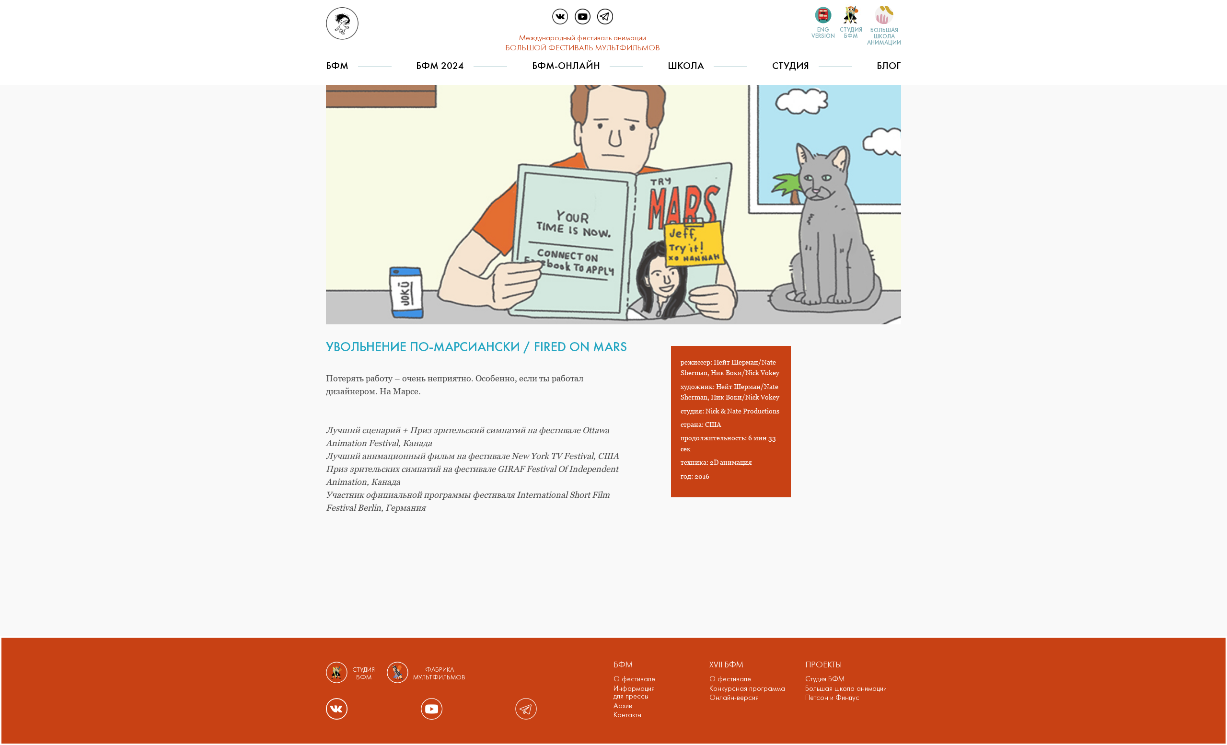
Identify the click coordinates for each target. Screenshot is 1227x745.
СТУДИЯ (790, 66)
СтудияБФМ (851, 33)
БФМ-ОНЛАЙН (566, 66)
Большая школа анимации (846, 689)
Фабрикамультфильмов (439, 674)
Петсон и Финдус (832, 698)
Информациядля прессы (634, 693)
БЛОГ (889, 66)
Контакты (627, 715)
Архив (623, 706)
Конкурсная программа (747, 689)
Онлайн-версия (734, 698)
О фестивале (634, 679)
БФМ (337, 66)
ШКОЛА (686, 66)
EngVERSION (823, 33)
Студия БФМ (825, 679)
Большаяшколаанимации (884, 37)
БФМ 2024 (440, 66)
